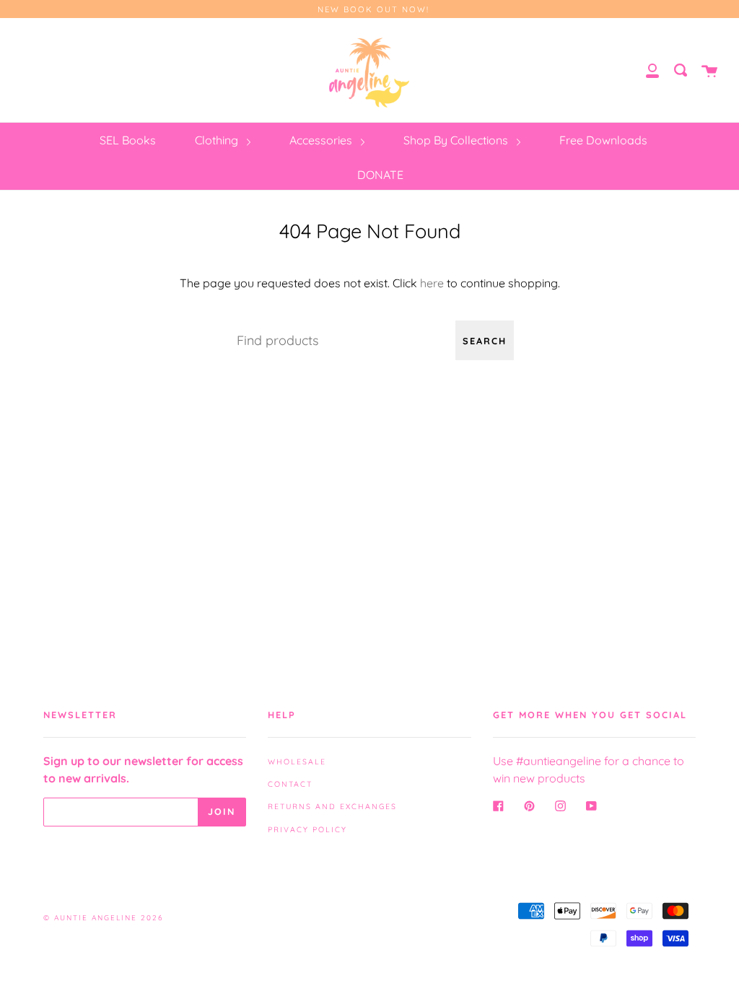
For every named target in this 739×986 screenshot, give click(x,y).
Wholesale (297, 761)
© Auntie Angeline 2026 (103, 917)
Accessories (322, 140)
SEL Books (128, 140)
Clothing (218, 140)
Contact (290, 784)
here (432, 283)
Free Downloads (603, 140)
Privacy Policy (307, 829)
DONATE (380, 174)
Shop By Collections (457, 140)
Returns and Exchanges (332, 806)
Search (485, 340)
